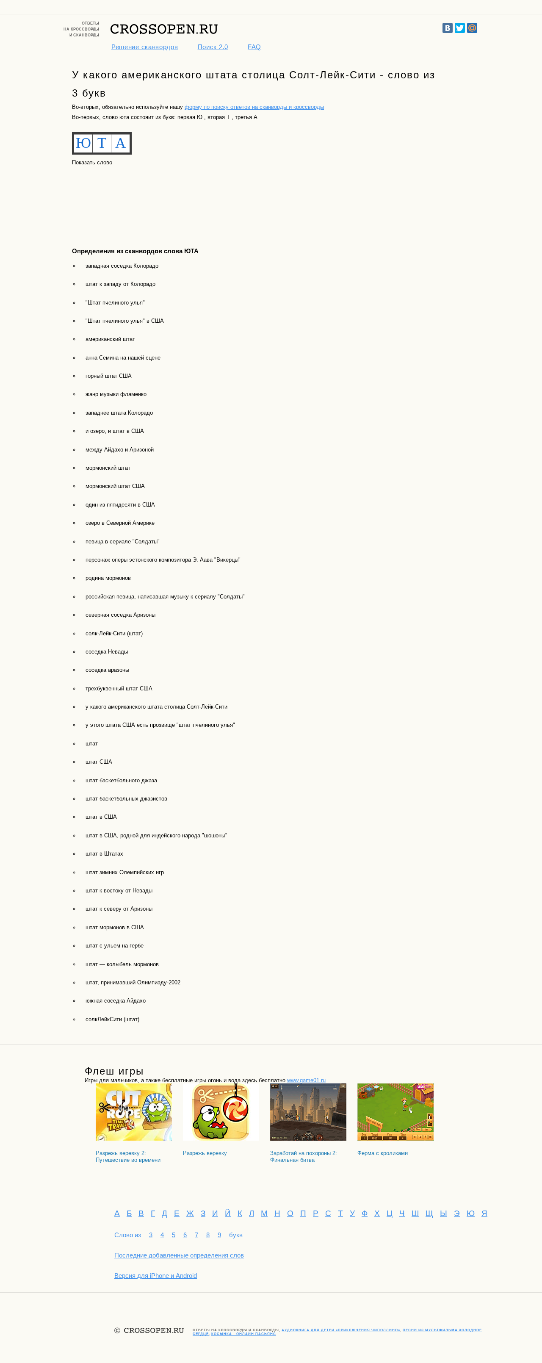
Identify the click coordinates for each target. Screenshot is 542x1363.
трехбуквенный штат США (119, 688)
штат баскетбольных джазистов (126, 798)
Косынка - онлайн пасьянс (243, 1334)
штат (92, 743)
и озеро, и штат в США (115, 431)
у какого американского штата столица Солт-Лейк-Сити (156, 707)
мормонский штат (108, 468)
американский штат (110, 339)
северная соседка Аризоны (120, 615)
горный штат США (109, 376)
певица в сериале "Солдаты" (123, 541)
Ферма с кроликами (382, 1153)
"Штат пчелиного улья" (115, 302)
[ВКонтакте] (447, 28)
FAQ (254, 46)
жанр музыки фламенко (116, 394)
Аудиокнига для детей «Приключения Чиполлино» (341, 1330)
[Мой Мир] (472, 28)
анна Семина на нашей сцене (123, 358)
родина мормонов (108, 578)
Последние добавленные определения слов (179, 1255)
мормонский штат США (115, 486)
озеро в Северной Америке (120, 523)
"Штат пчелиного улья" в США (125, 321)
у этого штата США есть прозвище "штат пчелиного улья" (160, 725)
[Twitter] (460, 28)
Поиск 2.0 (213, 46)
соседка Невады (107, 651)
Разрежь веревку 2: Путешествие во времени (128, 1156)
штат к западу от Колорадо (120, 284)
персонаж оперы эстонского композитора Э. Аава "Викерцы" (163, 560)
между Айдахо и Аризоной (120, 449)
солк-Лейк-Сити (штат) (114, 633)
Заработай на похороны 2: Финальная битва (303, 1156)
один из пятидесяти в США (120, 504)
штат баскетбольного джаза (121, 780)
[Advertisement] (110, 199)
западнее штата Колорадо (119, 413)
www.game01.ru (306, 1080)
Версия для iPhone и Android (155, 1275)
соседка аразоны (107, 670)
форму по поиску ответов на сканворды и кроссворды (254, 107)
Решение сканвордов (144, 46)
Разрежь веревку (205, 1153)
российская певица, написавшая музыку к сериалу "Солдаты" (165, 596)
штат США (99, 762)
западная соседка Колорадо (122, 266)
